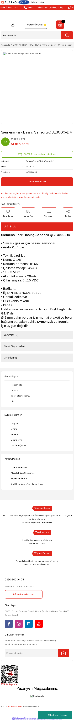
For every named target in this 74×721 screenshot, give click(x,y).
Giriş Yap (15, 423)
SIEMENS (30, 166)
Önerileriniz (10, 357)
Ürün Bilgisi (10, 226)
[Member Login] (13, 25)
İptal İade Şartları (19, 445)
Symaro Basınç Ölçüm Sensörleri (40, 161)
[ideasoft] (19, 718)
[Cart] (60, 24)
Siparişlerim (16, 440)
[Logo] (9, 2)
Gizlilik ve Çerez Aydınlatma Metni (27, 484)
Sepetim (15, 434)
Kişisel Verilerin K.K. (20, 478)
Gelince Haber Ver (37, 181)
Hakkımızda (16, 384)
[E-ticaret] (37, 718)
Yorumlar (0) (11, 335)
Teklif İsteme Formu (20, 395)
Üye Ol (14, 429)
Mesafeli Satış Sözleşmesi (23, 473)
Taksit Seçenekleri (14, 346)
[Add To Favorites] (8, 213)
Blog (13, 401)
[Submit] (63, 653)
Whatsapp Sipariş (57, 715)
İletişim (14, 390)
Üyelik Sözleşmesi (19, 467)
